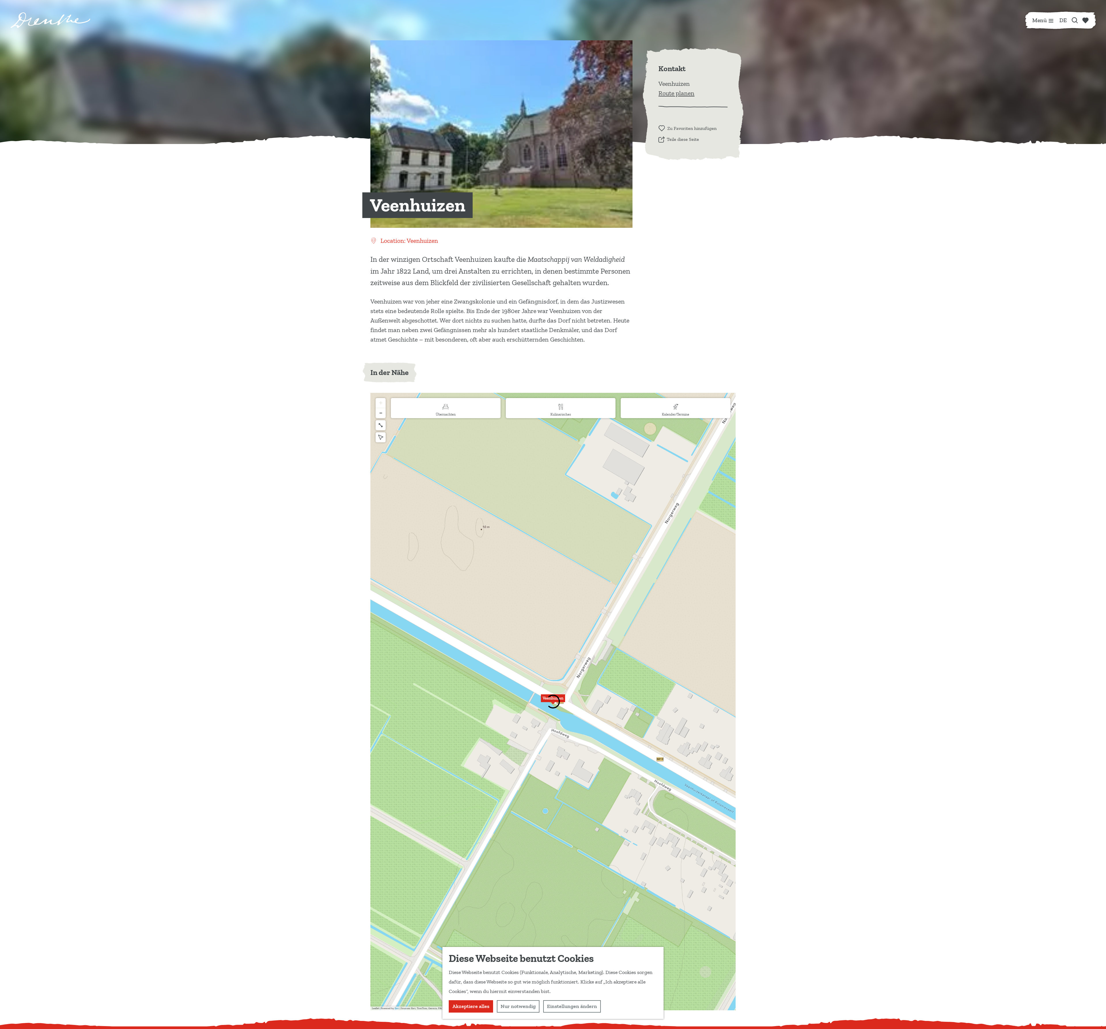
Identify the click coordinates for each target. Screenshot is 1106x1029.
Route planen (676, 93)
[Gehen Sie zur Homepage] (50, 20)
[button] (553, 701)
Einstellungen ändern (572, 1006)
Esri (397, 1008)
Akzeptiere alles (470, 1006)
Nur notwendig (518, 1006)
